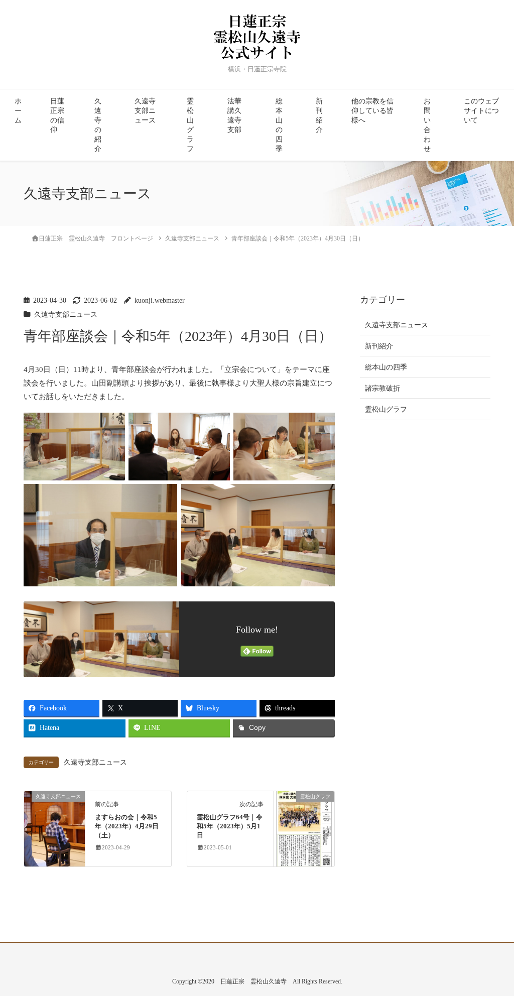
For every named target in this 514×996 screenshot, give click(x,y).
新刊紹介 (319, 115)
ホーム (18, 110)
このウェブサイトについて (481, 110)
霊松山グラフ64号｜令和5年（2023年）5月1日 (230, 826)
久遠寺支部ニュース (145, 110)
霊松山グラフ (190, 125)
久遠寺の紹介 (97, 125)
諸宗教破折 (382, 388)
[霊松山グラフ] (304, 828)
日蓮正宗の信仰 (57, 115)
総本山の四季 (279, 125)
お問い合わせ (427, 125)
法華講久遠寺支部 (234, 115)
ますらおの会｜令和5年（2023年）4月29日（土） (127, 826)
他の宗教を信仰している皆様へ (372, 110)
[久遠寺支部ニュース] (54, 828)
